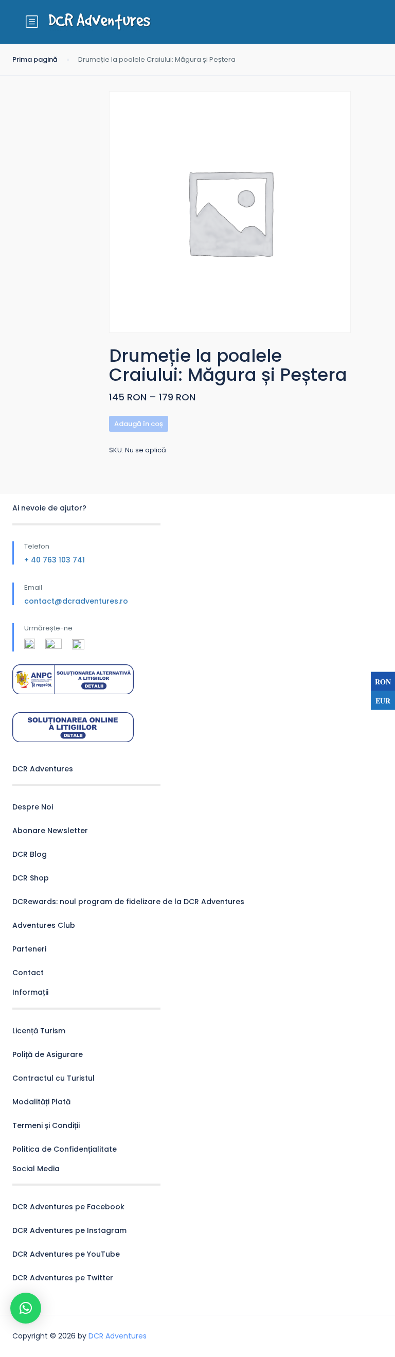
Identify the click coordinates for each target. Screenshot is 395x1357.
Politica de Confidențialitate (64, 1149)
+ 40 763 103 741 (54, 560)
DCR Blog (29, 854)
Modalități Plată (41, 1102)
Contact (28, 972)
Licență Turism (38, 1031)
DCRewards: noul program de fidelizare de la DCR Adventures (128, 901)
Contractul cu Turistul (53, 1078)
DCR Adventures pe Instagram (69, 1230)
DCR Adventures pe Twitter (62, 1278)
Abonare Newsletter (50, 830)
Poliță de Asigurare (47, 1054)
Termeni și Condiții (46, 1125)
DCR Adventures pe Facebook (68, 1207)
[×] (25, 1308)
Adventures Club (43, 925)
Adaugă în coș (138, 424)
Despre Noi (32, 807)
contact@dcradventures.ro (76, 601)
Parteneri (29, 949)
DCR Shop (30, 878)
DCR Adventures (117, 1336)
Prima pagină (35, 59)
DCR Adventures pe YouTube (66, 1254)
